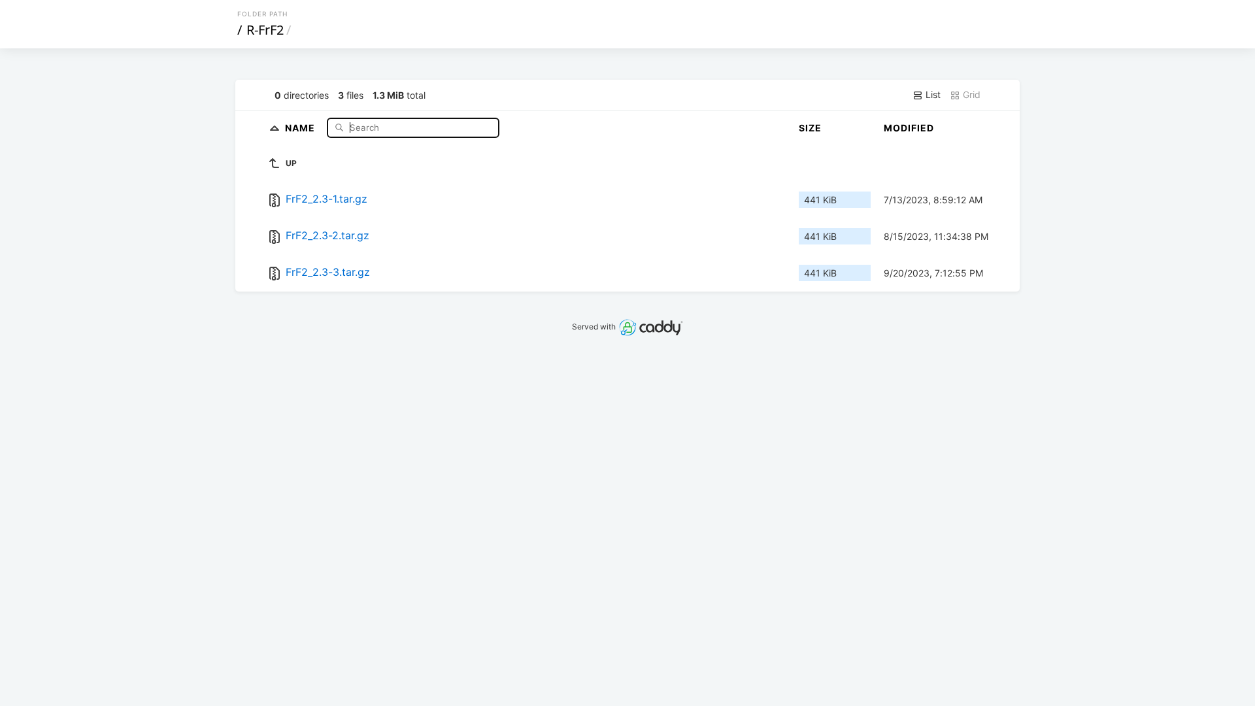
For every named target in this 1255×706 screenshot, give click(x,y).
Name (301, 127)
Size (810, 127)
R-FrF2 (265, 30)
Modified (909, 127)
